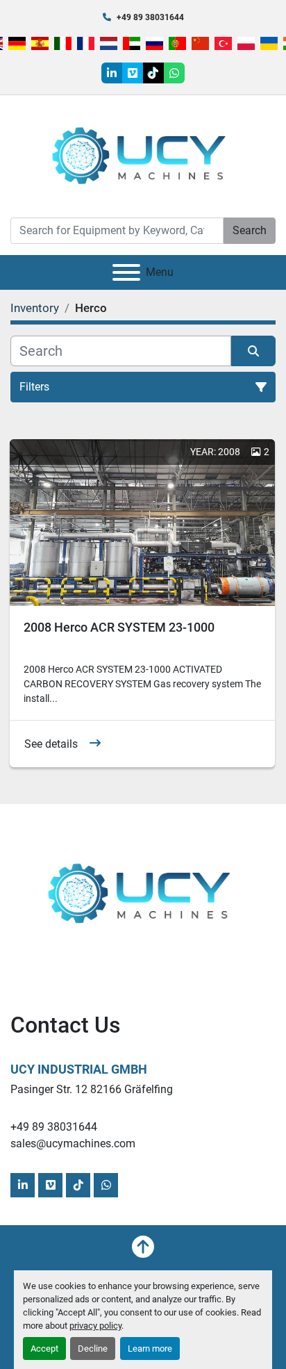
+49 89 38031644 (150, 17)
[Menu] (126, 272)
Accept (44, 1348)
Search (250, 230)
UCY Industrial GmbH (78, 1069)
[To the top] (143, 1247)
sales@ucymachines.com (72, 1143)
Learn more (150, 1348)
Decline (93, 1348)
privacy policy (95, 1325)
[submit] (253, 351)
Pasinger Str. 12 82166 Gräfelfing (91, 1089)
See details (51, 744)
